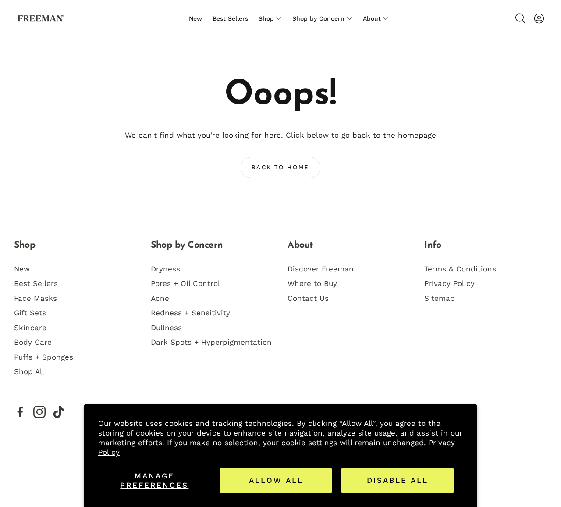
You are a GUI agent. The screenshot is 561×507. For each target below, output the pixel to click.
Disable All (397, 480)
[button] (520, 18)
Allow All (276, 480)
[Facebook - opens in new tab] (20, 412)
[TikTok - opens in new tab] (59, 412)
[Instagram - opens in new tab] (39, 412)
